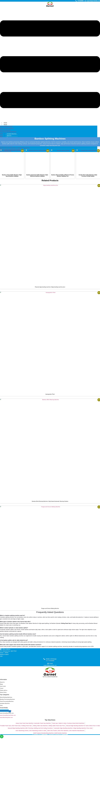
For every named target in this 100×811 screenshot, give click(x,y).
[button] (69, 384)
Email (29, 397)
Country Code (31, 413)
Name (29, 391)
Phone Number (32, 418)
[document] (50, 405)
